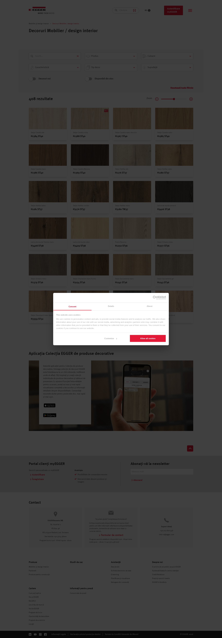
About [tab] (149, 306)
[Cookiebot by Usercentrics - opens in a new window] (155, 298)
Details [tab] (111, 306)
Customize (109, 338)
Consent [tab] (72, 306)
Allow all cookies (148, 338)
